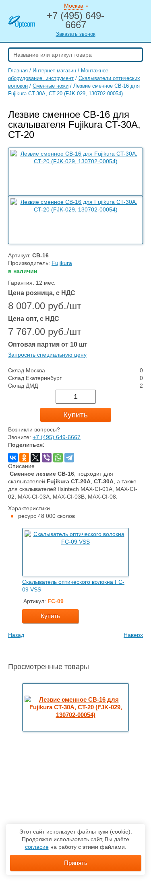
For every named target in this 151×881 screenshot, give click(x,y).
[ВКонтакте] (13, 457)
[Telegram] (69, 457)
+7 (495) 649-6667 (57, 437)
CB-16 (40, 256)
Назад (16, 635)
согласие (37, 847)
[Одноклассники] (24, 457)
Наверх (133, 635)
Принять (75, 863)
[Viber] (47, 457)
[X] (35, 457)
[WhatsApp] (58, 457)
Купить (75, 415)
